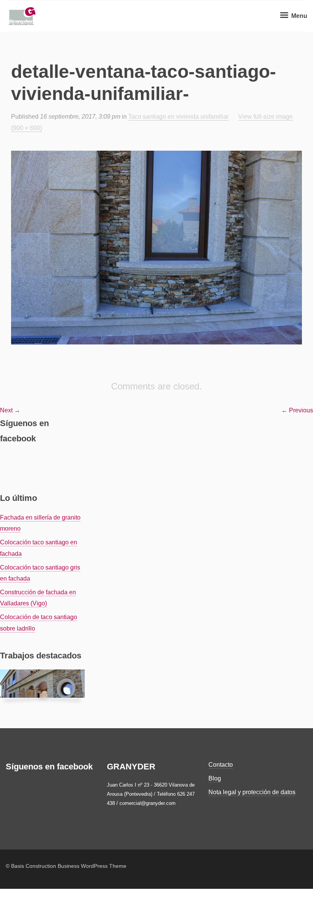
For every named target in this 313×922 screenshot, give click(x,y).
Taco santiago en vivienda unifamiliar (178, 116)
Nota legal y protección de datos (251, 792)
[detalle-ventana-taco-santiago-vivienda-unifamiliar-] (156, 247)
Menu (298, 16)
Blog (214, 778)
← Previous (297, 410)
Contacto (220, 764)
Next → (10, 410)
